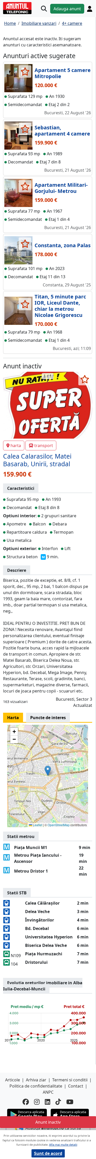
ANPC (48, 1092)
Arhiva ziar (36, 1080)
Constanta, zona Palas (63, 245)
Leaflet (37, 825)
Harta (13, 717)
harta (15, 445)
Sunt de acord (48, 1153)
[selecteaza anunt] (25, 71)
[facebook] (26, 1102)
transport (43, 445)
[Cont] (90, 9)
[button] (48, 770)
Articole (12, 1080)
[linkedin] (47, 1102)
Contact (75, 1086)
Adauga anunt (67, 9)
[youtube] (69, 1102)
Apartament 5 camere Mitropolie (63, 73)
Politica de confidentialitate (35, 1086)
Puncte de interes (48, 717)
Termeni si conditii (70, 1080)
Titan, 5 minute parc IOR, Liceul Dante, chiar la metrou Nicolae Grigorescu (60, 305)
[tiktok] (58, 1102)
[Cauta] (44, 8)
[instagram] (37, 1102)
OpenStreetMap (59, 825)
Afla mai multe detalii (63, 1144)
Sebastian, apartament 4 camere (62, 130)
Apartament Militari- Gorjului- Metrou (61, 187)
